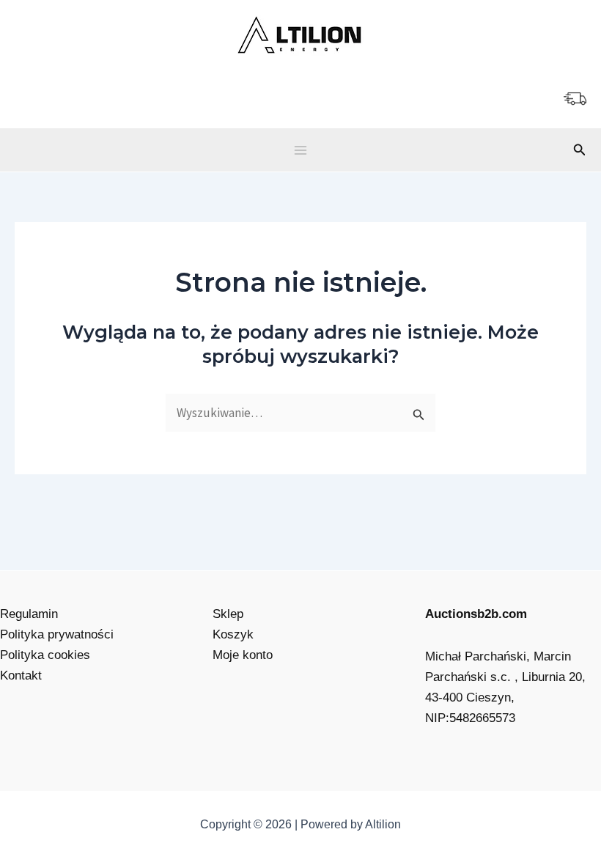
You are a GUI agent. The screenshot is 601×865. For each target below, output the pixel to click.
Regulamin (29, 614)
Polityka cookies (45, 655)
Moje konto (243, 655)
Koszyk (233, 634)
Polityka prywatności (57, 634)
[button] (579, 150)
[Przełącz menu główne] (300, 150)
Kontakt (21, 675)
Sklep (228, 614)
